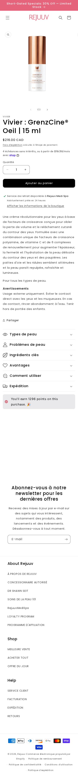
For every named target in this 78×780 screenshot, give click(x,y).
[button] (7, 18)
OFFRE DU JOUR (18, 666)
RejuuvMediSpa (18, 608)
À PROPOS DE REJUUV (22, 574)
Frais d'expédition (12, 145)
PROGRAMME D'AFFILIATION (26, 625)
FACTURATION (17, 699)
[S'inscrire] (66, 539)
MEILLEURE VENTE (19, 649)
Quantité (8, 162)
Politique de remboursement (45, 758)
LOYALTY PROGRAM (21, 616)
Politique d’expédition (40, 770)
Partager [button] (13, 320)
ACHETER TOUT (18, 658)
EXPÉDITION (15, 708)
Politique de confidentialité (25, 764)
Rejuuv (21, 754)
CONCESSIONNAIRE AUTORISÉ (27, 582)
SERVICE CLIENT (18, 691)
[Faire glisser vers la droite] (47, 110)
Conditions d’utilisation (59, 764)
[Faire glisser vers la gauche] (31, 110)
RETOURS (14, 716)
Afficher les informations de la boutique (35, 206)
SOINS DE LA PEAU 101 (22, 599)
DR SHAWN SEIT (18, 591)
